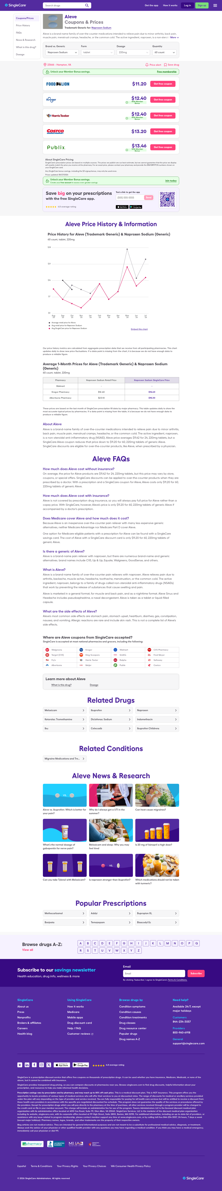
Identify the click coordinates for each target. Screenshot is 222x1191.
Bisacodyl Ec (144, 922)
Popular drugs (128, 1033)
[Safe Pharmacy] (32, 1144)
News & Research (25, 40)
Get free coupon (163, 83)
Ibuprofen (96, 710)
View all (27, 950)
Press (20, 1012)
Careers (22, 1028)
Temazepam (98, 922)
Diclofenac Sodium (101, 719)
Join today (171, 180)
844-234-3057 (182, 1021)
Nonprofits (24, 1017)
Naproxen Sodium (101, 27)
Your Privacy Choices (94, 1166)
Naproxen (142, 710)
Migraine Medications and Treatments (62, 758)
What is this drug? (26, 47)
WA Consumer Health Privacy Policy (131, 1166)
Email (127, 966)
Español (21, 1166)
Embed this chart (139, 329)
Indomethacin (145, 719)
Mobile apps (75, 1017)
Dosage (20, 54)
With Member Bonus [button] (137, 102)
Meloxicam (51, 710)
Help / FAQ (74, 1028)
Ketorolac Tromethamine (58, 719)
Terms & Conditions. (177, 980)
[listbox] (62, 50)
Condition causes (130, 1012)
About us (23, 1006)
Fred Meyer (159, 655)
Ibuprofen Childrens (148, 728)
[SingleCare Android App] (80, 1064)
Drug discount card (79, 1022)
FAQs (19, 32)
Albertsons (56, 665)
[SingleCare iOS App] (62, 1064)
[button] (57, 65)
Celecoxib (96, 728)
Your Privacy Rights (67, 1166)
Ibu (46, 728)
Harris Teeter (91, 660)
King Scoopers (92, 655)
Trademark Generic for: (78, 27)
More (173, 37)
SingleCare (30, 1178)
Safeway (158, 660)
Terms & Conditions (41, 1166)
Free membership (167, 71)
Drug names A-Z (129, 1039)
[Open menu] (215, 5)
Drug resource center (132, 1028)
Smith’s (123, 655)
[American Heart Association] (95, 1144)
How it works (170, 5)
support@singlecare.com (189, 1043)
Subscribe (196, 973)
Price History (23, 25)
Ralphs (123, 660)
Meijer (88, 665)
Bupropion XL (144, 913)
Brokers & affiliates (29, 1022)
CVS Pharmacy (161, 650)
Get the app (151, 5)
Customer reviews (78, 1033)
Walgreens (56, 650)
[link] (171, 65)
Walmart (124, 650)
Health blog (24, 1033)
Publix (122, 665)
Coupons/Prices (25, 18)
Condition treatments (133, 1017)
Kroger (88, 650)
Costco (157, 665)
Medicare (73, 1012)
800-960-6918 (181, 1032)
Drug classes (127, 1022)
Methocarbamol (54, 913)
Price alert (155, 64)
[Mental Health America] (76, 1144)
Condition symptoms (132, 1006)
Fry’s (53, 660)
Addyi (94, 913)
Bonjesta (49, 922)
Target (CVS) (57, 655)
